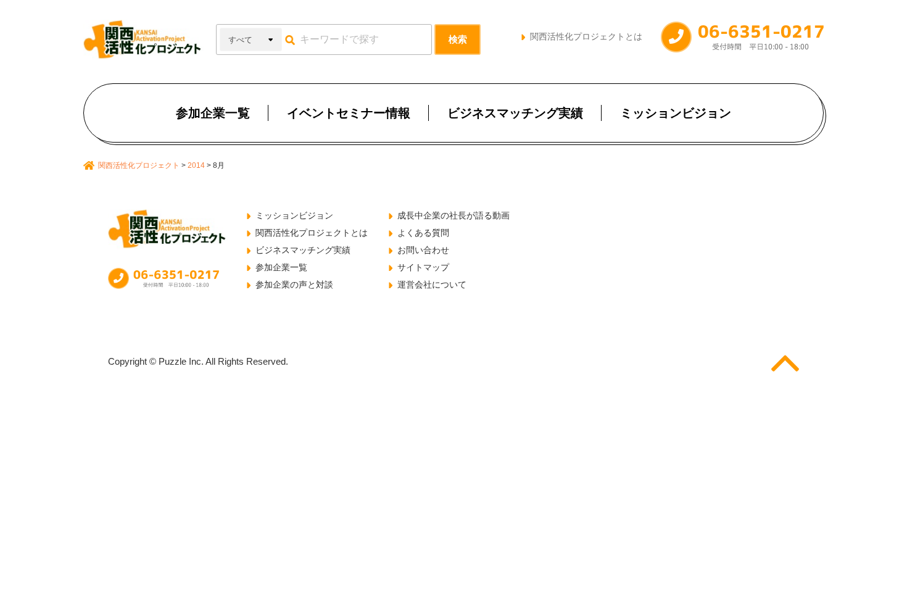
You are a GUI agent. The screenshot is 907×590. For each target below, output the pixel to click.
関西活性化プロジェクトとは (586, 36)
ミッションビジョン (675, 113)
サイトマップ (423, 267)
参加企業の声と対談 (294, 284)
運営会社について (431, 284)
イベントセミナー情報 (348, 113)
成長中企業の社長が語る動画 (453, 215)
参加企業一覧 (213, 113)
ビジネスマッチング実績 (515, 113)
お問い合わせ (423, 250)
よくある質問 (423, 233)
